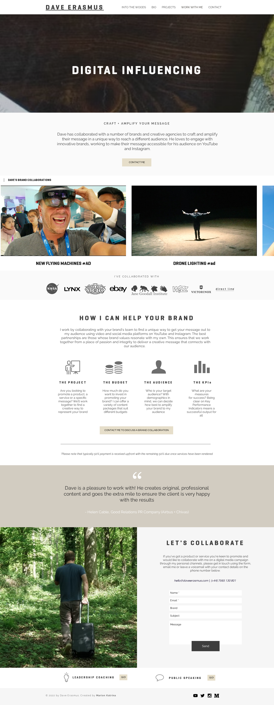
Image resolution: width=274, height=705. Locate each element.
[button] (27, 180)
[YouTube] (195, 695)
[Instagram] (209, 695)
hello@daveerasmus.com (191, 580)
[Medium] (216, 695)
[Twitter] (202, 695)
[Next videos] (269, 220)
